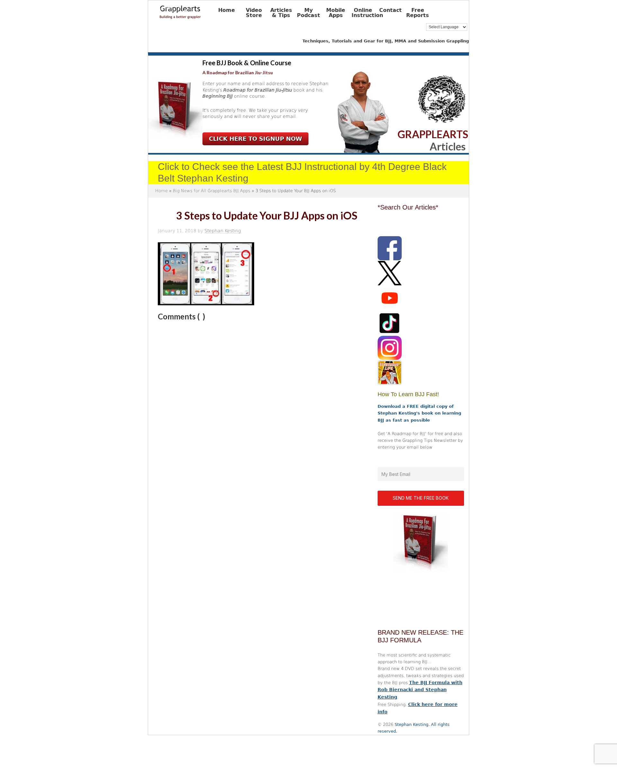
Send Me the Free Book (421, 498)
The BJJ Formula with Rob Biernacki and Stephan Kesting (420, 690)
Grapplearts (190, 9)
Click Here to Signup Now (255, 138)
